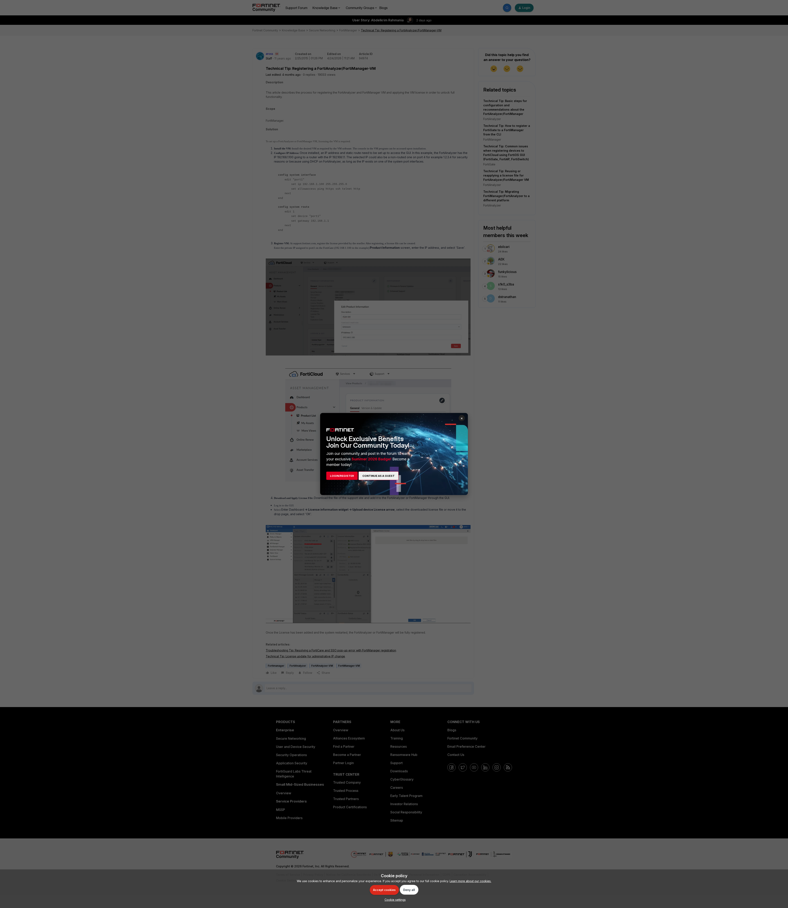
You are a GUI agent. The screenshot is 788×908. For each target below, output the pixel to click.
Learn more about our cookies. (470, 881)
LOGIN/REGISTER (342, 475)
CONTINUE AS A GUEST (378, 475)
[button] (394, 899)
